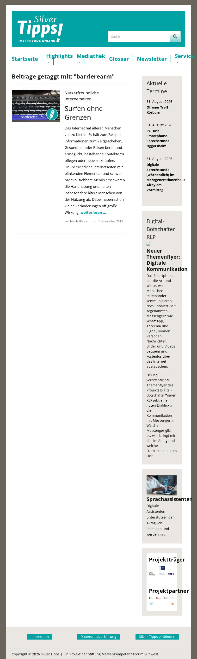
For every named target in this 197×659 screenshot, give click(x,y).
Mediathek (91, 56)
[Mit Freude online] (40, 29)
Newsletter (152, 58)
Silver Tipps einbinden (157, 636)
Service (184, 56)
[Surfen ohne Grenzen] (36, 106)
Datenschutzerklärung (98, 636)
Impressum (40, 636)
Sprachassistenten (162, 499)
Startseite (25, 58)
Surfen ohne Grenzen (84, 113)
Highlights (59, 56)
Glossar (119, 58)
